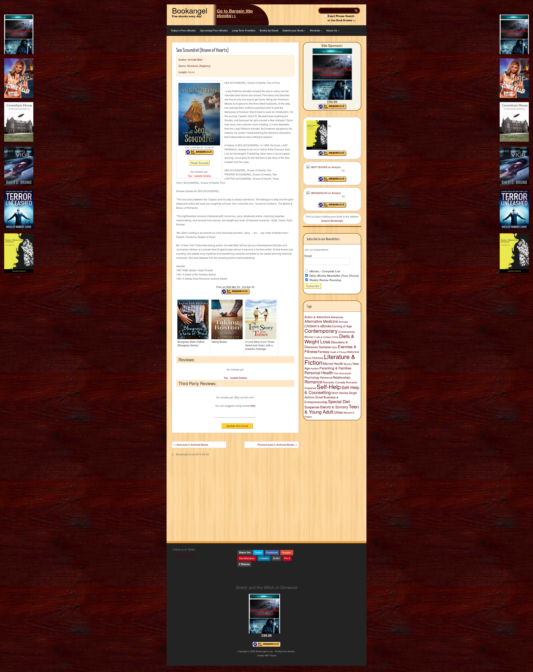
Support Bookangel (332, 220)
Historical (353, 352)
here (252, 405)
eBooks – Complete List (324, 271)
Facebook (272, 552)
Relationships (341, 377)
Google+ (287, 552)
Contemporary (320, 330)
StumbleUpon (247, 558)
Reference (326, 377)
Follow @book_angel (185, 555)
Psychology (311, 377)
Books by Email (269, 30)
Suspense (311, 406)
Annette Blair (195, 59)
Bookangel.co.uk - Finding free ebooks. (275, 651)
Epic (334, 347)
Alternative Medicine (321, 321)
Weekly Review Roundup (325, 280)
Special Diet (339, 401)
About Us (332, 30)
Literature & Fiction (329, 359)
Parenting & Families (335, 367)
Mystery (348, 363)
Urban (338, 412)
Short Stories (339, 393)
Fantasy (323, 351)
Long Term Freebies (243, 30)
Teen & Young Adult (331, 409)
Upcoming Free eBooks (214, 30)
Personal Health (318, 372)
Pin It (287, 558)
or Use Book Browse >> (342, 20)
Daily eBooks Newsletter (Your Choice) (334, 276)
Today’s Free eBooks (183, 30)
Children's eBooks (317, 325)
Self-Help (329, 386)
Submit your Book (294, 30)
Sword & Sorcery (334, 406)
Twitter (258, 552)
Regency (205, 66)
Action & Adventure (317, 317)
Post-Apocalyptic (342, 373)
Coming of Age (342, 326)
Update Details (202, 176)
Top (190, 176)
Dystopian (325, 347)
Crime (335, 337)
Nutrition (314, 368)
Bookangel (189, 10)
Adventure (337, 317)
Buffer (276, 558)
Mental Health (333, 363)
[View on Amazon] (332, 154)
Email (308, 256)
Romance (192, 66)
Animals (343, 321)
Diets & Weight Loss (329, 339)
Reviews (316, 30)
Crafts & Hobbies (322, 337)
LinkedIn (264, 558)
